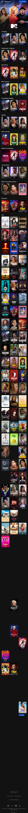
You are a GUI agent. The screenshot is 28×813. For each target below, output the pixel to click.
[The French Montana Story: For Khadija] (5, 427)
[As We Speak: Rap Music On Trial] (14, 273)
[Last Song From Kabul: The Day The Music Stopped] (14, 529)
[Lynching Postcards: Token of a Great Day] (14, 541)
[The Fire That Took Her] (14, 414)
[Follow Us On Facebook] (8, 806)
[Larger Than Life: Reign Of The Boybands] (14, 516)
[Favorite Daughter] (23, 401)
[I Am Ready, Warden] (14, 465)
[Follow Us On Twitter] (12, 806)
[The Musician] (23, 580)
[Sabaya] (23, 669)
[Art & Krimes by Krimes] (23, 261)
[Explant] (5, 401)
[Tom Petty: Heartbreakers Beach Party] (23, 733)
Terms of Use (10, 796)
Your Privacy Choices (14, 799)
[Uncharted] (23, 746)
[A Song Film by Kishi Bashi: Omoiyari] (5, 694)
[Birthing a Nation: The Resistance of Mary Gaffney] (23, 299)
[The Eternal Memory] (14, 388)
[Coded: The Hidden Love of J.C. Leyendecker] (5, 363)
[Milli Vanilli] (5, 580)
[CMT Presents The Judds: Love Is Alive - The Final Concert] (14, 503)
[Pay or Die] (5, 618)
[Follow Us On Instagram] (19, 806)
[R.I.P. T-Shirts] (14, 618)
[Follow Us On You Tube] (16, 806)
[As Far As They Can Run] (5, 273)
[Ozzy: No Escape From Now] (14, 605)
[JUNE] (23, 503)
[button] (2, 1)
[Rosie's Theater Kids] (5, 643)
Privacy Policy (18, 796)
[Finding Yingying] (5, 414)
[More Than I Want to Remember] (14, 580)
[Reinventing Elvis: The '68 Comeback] (5, 631)
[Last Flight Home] (5, 529)
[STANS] (14, 669)
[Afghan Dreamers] (23, 235)
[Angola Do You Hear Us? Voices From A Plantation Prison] (5, 261)
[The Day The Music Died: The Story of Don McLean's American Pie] (14, 376)
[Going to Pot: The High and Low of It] (14, 439)
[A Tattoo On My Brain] (5, 707)
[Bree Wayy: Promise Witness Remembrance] (5, 312)
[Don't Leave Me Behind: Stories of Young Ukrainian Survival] (23, 376)
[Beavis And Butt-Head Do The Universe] (23, 286)
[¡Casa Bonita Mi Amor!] (23, 312)
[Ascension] (23, 273)
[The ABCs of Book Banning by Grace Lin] (23, 222)
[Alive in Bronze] (5, 248)
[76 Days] (14, 222)
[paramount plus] (7, 1)
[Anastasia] (23, 248)
